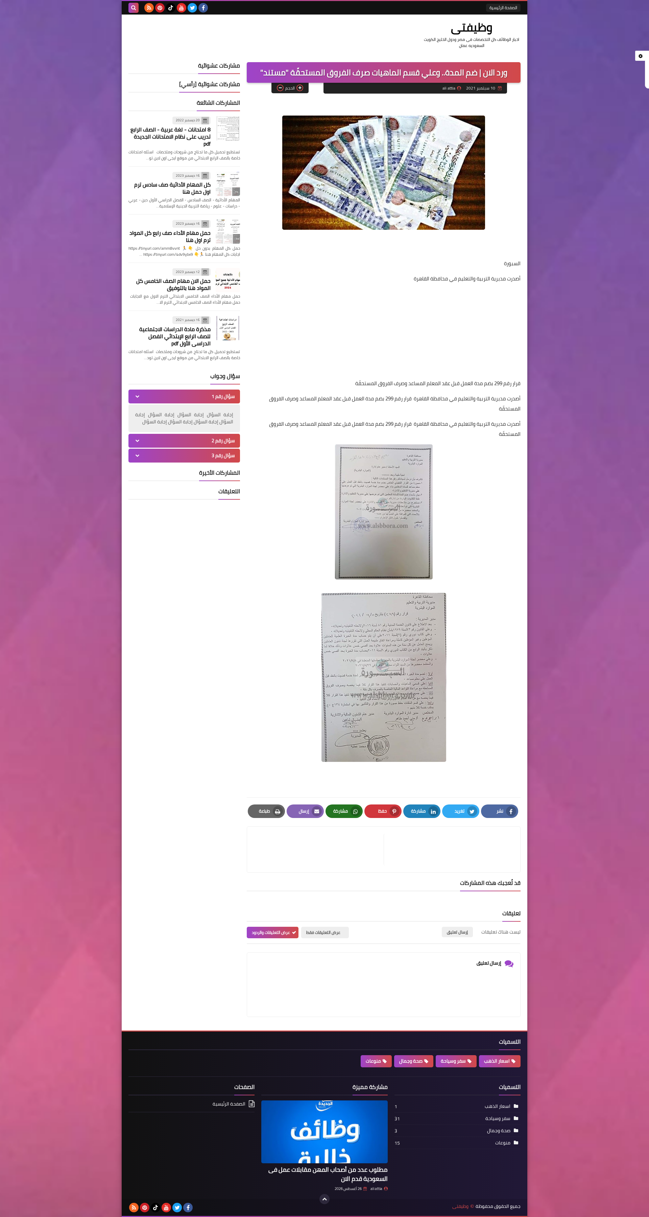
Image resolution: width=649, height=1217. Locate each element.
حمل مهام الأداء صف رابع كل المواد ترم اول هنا (170, 236)
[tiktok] (170, 8)
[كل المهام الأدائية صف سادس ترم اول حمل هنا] (228, 184)
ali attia (376, 1188)
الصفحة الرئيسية (503, 7)
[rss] (149, 8)
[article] (319, 850)
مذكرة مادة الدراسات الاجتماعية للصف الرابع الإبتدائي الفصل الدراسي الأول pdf (175, 336)
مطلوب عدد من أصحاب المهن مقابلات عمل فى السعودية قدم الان (328, 1174)
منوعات (373, 1061)
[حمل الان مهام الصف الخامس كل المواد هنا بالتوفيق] (228, 280)
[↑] (324, 1199)
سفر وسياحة (453, 1061)
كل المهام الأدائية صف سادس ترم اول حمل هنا (172, 188)
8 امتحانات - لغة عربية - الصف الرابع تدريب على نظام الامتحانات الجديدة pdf (170, 136)
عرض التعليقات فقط (323, 932)
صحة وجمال (411, 1061)
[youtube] (181, 8)
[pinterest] (160, 8)
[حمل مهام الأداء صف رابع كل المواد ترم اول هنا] (228, 232)
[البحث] (133, 8)
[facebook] (203, 8)
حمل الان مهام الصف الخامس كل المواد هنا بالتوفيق (173, 284)
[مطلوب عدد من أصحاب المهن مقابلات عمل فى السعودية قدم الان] (324, 1132)
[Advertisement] (384, 331)
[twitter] (192, 8)
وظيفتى (471, 27)
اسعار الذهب (497, 1061)
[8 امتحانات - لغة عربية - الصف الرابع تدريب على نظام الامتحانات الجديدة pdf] (228, 128)
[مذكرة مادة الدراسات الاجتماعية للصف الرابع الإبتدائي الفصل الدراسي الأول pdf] (228, 328)
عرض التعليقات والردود (271, 932)
